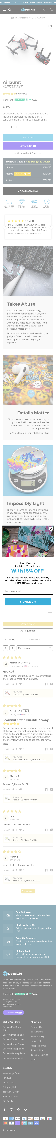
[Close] (51, 529)
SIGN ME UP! (28, 602)
